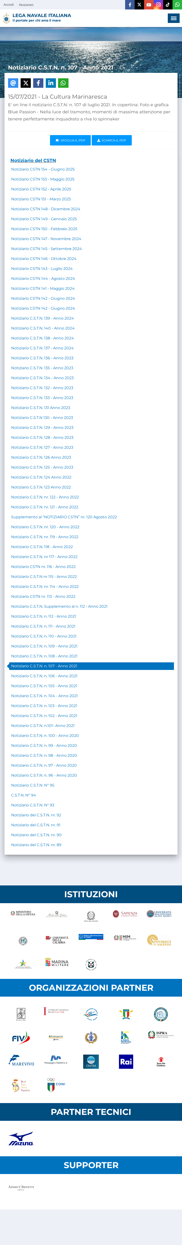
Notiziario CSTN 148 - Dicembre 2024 (45, 209)
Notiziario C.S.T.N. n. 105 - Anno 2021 (44, 686)
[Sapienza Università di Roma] (125, 917)
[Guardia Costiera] (91, 964)
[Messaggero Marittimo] (56, 1061)
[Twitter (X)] (139, 4)
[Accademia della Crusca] (21, 1014)
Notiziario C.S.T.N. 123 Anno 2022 (41, 487)
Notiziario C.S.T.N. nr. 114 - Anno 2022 (45, 586)
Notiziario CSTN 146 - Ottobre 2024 (44, 258)
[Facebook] (130, 4)
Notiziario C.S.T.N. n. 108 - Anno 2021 (44, 656)
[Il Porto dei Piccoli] (126, 1038)
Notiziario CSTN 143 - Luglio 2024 (42, 268)
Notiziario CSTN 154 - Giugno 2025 (43, 169)
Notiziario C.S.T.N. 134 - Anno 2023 (42, 378)
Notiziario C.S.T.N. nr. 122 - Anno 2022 (45, 497)
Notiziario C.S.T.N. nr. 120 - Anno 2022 (45, 527)
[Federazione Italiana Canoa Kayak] (91, 1014)
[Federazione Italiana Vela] (21, 1038)
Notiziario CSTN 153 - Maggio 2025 (42, 179)
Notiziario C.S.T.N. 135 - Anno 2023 (42, 368)
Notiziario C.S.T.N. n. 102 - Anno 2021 (44, 715)
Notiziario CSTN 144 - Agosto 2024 (43, 278)
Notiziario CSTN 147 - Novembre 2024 (46, 239)
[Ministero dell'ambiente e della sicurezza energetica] (23, 964)
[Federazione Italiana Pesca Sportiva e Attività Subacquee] (161, 1014)
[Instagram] (158, 4)
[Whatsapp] (177, 4)
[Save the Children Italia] (161, 1061)
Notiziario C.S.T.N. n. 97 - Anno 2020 (44, 765)
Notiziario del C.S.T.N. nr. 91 (35, 825)
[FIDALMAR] (91, 1038)
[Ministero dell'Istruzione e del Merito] (125, 941)
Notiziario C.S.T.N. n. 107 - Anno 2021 (44, 666)
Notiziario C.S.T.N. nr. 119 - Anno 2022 (44, 537)
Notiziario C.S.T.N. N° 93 (32, 805)
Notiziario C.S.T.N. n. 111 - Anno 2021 (43, 626)
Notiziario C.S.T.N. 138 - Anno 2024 (42, 338)
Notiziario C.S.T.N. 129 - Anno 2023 (42, 427)
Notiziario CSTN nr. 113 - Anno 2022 (43, 596)
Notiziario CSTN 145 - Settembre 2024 (46, 248)
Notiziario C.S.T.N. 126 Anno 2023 (41, 457)
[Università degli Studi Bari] (159, 917)
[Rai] (126, 1061)
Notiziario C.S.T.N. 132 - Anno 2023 (42, 388)
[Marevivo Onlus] (21, 1061)
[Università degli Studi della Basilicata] (23, 941)
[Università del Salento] (159, 941)
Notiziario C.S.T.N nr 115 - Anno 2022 (44, 576)
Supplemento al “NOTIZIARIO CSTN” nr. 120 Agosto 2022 (64, 517)
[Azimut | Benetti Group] (21, 1191)
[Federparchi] (56, 1038)
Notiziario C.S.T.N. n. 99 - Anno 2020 (44, 745)
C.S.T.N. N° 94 (23, 795)
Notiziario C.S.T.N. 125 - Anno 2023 (42, 467)
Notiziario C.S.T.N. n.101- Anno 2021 (43, 725)
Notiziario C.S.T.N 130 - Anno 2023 (42, 417)
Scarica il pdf (113, 140)
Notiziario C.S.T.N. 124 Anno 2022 (41, 477)
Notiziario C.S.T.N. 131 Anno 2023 (40, 407)
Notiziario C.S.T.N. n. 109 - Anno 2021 (44, 646)
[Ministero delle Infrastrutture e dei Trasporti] (91, 941)
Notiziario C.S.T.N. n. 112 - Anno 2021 (43, 616)
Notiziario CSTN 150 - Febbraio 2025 (44, 229)
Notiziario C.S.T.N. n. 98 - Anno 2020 (44, 755)
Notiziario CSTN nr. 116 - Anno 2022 (43, 566)
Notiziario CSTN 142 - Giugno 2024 (43, 298)
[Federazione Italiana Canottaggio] (126, 1014)
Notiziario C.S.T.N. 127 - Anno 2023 (42, 447)
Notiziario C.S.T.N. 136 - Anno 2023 (42, 358)
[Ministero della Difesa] (23, 917)
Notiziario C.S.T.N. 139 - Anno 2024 (42, 318)
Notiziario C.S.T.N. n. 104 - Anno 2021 (44, 696)
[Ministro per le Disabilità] (91, 917)
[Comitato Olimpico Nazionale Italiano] (56, 1085)
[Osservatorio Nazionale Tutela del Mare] (91, 1061)
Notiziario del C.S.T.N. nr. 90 (36, 835)
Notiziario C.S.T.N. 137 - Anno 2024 (42, 348)
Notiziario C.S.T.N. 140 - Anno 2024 (43, 328)
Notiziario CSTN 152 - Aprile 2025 (41, 189)
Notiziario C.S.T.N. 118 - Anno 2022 (42, 547)
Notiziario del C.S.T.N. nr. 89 (36, 845)
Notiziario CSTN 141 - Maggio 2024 (43, 288)
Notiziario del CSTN (33, 160)
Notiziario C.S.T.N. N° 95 (32, 785)
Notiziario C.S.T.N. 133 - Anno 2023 (42, 398)
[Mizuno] (21, 1138)
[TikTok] (168, 4)
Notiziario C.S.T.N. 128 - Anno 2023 (42, 437)
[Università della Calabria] (57, 941)
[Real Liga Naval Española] (21, 1085)
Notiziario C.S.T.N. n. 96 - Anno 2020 (44, 775)
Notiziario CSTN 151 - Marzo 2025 (41, 199)
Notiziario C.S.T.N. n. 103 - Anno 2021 (44, 706)
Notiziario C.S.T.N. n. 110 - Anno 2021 (44, 636)
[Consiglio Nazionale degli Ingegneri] (56, 1014)
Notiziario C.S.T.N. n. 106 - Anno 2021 (44, 676)
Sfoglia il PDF (72, 140)
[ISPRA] (161, 1038)
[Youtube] (149, 4)
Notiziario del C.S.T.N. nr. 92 (36, 815)
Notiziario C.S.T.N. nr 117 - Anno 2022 (44, 556)
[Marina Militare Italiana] (57, 964)
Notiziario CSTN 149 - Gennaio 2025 (44, 219)
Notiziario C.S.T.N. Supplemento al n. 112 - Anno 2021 (59, 606)
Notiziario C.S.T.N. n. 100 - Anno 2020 (45, 735)
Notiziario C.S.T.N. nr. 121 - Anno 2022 (44, 507)
